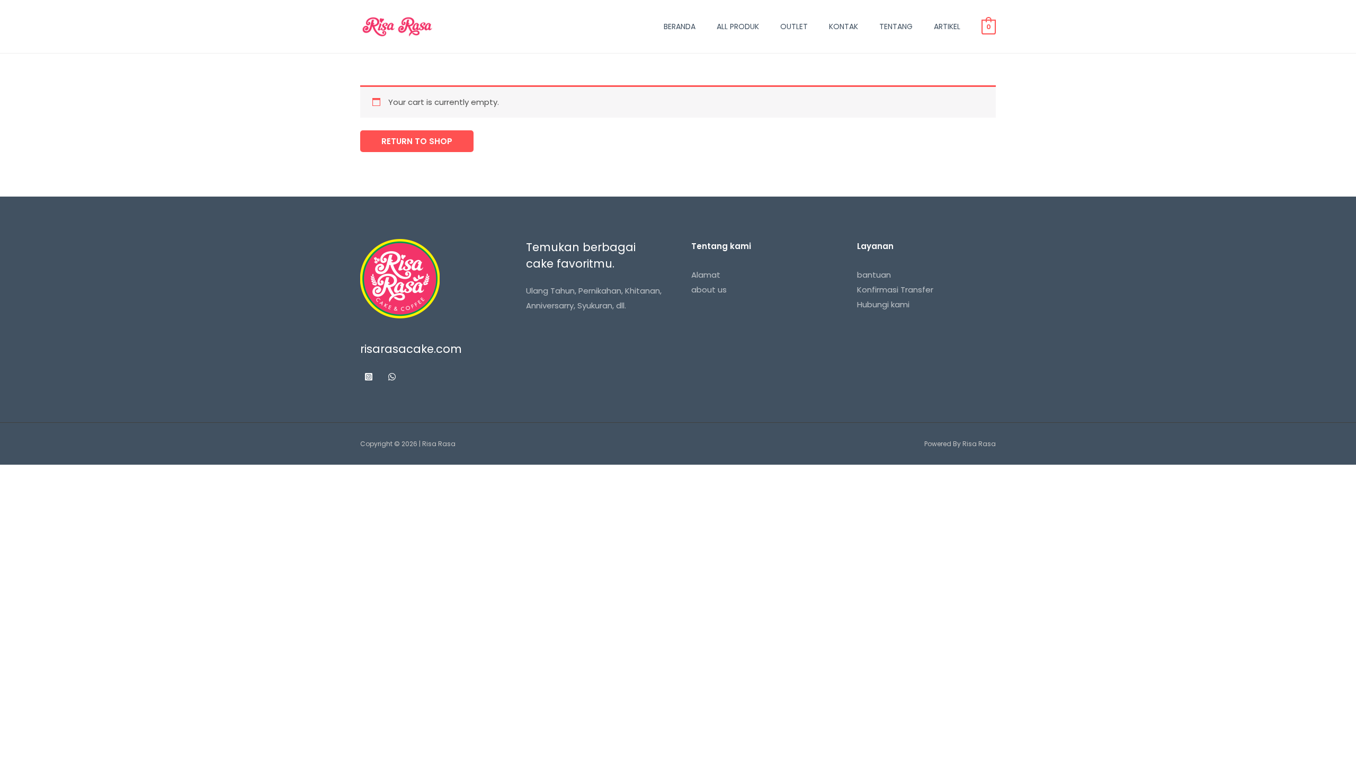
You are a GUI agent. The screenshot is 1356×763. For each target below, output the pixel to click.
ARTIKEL (947, 26)
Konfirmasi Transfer (895, 289)
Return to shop (416, 141)
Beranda (679, 26)
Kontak (843, 26)
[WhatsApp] (391, 376)
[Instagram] (368, 376)
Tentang (896, 26)
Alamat (705, 274)
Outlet (794, 26)
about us (709, 289)
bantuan (874, 274)
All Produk (738, 26)
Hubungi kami (883, 304)
